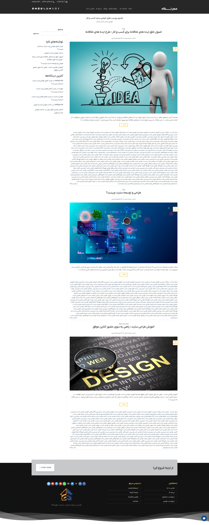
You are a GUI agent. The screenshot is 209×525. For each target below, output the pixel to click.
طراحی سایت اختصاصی (91, 157)
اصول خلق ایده (168, 137)
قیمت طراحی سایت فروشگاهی (125, 175)
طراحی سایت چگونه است (162, 161)
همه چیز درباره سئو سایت (125, 184)
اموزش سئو (99, 137)
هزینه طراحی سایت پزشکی (117, 181)
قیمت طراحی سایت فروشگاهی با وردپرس (103, 175)
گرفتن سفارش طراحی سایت (140, 177)
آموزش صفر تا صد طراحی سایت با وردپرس (106, 132)
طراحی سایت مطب (163, 300)
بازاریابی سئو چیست (116, 139)
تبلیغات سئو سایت (117, 141)
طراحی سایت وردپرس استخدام (168, 302)
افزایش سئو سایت (140, 137)
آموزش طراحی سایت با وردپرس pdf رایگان (109, 282)
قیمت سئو (77, 168)
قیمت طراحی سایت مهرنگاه (169, 441)
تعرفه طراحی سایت (106, 141)
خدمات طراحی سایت (107, 143)
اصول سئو (161, 137)
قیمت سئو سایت (172, 170)
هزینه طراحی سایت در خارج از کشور (98, 181)
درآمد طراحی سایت (112, 146)
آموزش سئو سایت (142, 132)
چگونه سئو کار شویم (145, 143)
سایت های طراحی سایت (131, 289)
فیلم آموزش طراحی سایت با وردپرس (90, 168)
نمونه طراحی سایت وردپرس (123, 179)
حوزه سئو (135, 143)
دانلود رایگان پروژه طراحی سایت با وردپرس (130, 146)
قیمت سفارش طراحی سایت (159, 170)
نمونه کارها (113, 9)
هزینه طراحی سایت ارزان (132, 181)
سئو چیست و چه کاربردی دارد (153, 150)
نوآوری (112, 179)
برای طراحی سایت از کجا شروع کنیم (93, 139)
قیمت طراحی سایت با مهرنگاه (168, 172)
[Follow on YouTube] (36, 9)
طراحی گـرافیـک (133, 497)
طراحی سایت (112, 157)
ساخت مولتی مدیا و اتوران (53, 53)
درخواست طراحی (169, 501)
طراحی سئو (119, 157)
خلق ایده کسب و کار (157, 146)
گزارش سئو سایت (115, 177)
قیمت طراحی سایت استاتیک (131, 170)
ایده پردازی (137, 139)
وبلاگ (105, 9)
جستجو (60, 30)
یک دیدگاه (73, 447)
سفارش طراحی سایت (156, 155)
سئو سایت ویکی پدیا (133, 152)
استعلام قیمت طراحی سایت (157, 284)
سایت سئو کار (86, 152)
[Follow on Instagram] (56, 9)
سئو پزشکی (121, 148)
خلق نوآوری (147, 146)
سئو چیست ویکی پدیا (137, 150)
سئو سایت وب (155, 152)
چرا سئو (154, 143)
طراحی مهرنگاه (106, 168)
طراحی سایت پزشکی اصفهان (136, 159)
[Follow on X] (53, 9)
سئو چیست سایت (79, 148)
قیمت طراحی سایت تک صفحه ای (116, 172)
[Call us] (44, 9)
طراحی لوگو (114, 168)
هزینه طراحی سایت (163, 181)
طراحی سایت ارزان (78, 157)
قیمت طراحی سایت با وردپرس (151, 172)
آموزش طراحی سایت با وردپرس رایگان (150, 135)
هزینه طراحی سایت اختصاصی (149, 181)
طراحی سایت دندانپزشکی (97, 161)
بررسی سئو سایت (77, 139)
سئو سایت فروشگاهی (167, 152)
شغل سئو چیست (156, 157)
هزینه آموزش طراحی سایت (107, 313)
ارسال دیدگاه (73, 184)
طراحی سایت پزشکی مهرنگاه (84, 159)
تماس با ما (90, 9)
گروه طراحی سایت (126, 177)
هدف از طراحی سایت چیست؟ (88, 179)
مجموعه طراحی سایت (103, 177)
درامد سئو (85, 146)
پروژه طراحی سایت (129, 141)
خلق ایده (166, 146)
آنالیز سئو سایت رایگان (115, 135)
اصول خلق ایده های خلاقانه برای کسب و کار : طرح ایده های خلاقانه (123, 32)
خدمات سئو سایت (119, 143)
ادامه (123, 125)
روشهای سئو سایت (130, 148)
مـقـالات (135, 501)
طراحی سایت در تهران (123, 161)
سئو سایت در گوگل (85, 150)
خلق (171, 146)
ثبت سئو (174, 143)
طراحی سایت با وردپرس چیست (154, 159)
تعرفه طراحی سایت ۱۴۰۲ (93, 141)
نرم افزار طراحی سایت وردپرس (152, 179)
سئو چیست (113, 148)
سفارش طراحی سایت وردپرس (121, 155)
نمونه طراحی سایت (137, 179)
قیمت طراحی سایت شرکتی (159, 175)
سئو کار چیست (121, 152)
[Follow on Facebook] (58, 9)
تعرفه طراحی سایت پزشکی (78, 141)
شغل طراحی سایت (144, 157)
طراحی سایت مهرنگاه (164, 166)
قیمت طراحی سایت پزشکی (134, 172)
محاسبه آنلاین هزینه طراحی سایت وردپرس (84, 177)
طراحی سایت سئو (142, 164)
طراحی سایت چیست (149, 161)
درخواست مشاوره (168, 497)
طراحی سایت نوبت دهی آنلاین (105, 166)
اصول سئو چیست (152, 137)
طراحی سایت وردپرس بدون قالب (162, 168)
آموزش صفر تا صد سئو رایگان (127, 132)
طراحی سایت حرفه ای (136, 161)
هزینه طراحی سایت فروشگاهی (161, 184)
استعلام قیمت (133, 488)
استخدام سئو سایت (89, 135)
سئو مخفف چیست (111, 152)
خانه (130, 9)
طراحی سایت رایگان (83, 161)
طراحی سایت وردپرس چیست (143, 168)
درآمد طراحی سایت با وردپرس (97, 146)
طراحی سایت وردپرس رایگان (126, 168)
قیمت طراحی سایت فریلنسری (82, 175)
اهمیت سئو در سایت (148, 139)
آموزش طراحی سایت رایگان (130, 135)
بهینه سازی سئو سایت (142, 141)
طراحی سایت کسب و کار (95, 164)
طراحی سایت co (103, 157)
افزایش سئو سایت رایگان (127, 137)
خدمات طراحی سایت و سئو (93, 143)
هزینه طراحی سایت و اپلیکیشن (142, 184)
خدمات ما (123, 9)
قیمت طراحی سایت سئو (80, 306)
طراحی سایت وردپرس (89, 166)
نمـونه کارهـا (134, 492)
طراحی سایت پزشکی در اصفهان (102, 159)
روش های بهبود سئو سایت (145, 148)
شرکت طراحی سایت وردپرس (169, 157)
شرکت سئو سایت (108, 155)
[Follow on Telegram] (33, 9)
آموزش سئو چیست (153, 132)
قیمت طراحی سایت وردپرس (157, 177)
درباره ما (99, 9)
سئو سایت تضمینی (107, 150)
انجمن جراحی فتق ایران (55, 110)
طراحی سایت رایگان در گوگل (156, 164)
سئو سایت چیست (96, 150)
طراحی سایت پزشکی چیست (120, 159)
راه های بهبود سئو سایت (160, 148)
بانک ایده (107, 139)
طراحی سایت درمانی (110, 161)
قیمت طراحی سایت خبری (99, 172)
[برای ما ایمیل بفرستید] (47, 9)
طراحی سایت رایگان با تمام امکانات (163, 298)
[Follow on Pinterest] (41, 9)
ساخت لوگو (94, 152)
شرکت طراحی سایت (96, 155)
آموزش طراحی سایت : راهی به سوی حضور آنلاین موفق (123, 327)
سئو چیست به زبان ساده (92, 148)
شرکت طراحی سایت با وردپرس (81, 155)
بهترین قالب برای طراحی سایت (158, 141)
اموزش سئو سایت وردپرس (87, 137)
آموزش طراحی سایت (88, 132)
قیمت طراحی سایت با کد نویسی (80, 170)
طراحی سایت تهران (167, 295)
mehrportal (59, 81)
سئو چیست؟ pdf (126, 150)
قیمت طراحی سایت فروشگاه (142, 175)
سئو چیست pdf (105, 148)
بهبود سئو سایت (172, 141)
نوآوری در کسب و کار (104, 179)
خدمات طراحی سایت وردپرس (94, 286)
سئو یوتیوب (101, 152)
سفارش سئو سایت (168, 155)
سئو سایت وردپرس (145, 152)
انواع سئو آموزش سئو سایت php (163, 139)
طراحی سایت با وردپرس (170, 159)
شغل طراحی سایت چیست (131, 157)
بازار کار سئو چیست (128, 139)
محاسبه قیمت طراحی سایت (169, 179)
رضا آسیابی (114, 38)
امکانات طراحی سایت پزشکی (111, 137)
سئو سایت (117, 150)
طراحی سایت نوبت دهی (121, 166)
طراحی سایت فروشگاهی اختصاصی (112, 164)
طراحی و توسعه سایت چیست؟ (123, 193)
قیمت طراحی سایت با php (98, 170)
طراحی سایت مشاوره (81, 164)
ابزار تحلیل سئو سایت (102, 135)
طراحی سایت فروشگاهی (130, 164)
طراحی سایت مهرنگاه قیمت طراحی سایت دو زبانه (143, 166)
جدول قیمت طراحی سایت (164, 143)
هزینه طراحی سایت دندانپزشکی (110, 315)
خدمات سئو (128, 143)
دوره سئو (170, 148)
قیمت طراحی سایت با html (114, 170)
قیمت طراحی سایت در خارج (83, 172)
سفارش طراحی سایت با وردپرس (140, 155)
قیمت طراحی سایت (145, 170)
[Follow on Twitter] (50, 9)
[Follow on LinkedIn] (39, 9)
